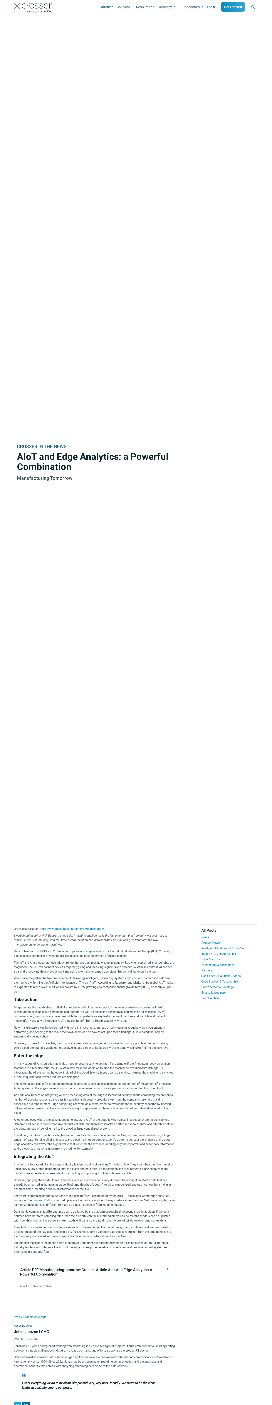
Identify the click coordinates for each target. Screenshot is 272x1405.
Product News (210, 942)
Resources (144, 7)
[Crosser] (33, 8)
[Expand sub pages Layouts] (259, 7)
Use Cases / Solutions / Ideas (221, 976)
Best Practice (210, 998)
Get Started (233, 7)
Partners (206, 970)
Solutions (124, 7)
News (205, 937)
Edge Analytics (211, 959)
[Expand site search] (253, 7)
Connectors (191, 7)
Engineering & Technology (218, 965)
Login (211, 7)
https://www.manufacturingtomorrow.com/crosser (72, 929)
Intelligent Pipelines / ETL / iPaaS (223, 948)
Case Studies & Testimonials (220, 981)
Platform (104, 7)
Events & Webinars (213, 992)
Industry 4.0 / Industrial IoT (218, 954)
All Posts (208, 930)
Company (165, 7)
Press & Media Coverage (30, 1317)
